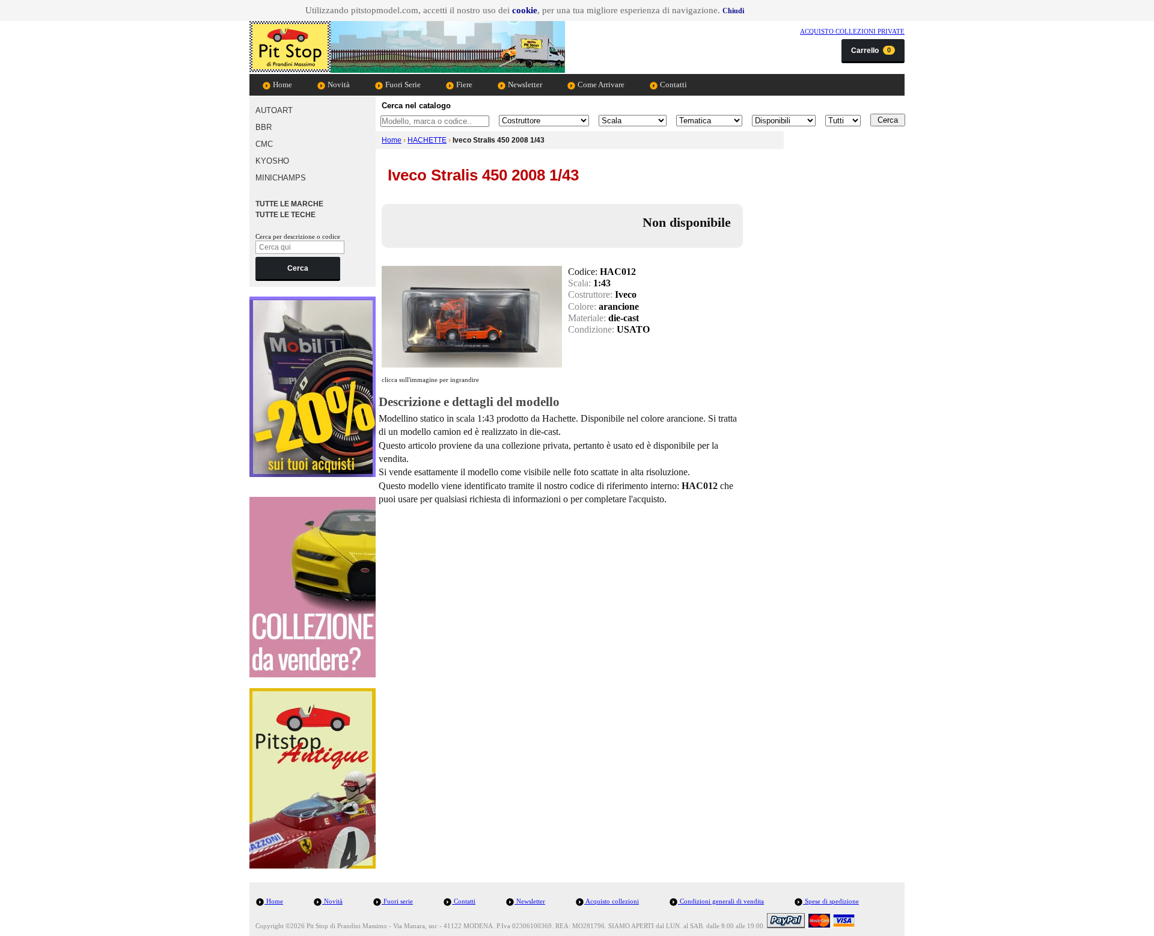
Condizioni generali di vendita (721, 901)
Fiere (463, 84)
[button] (733, 11)
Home (281, 84)
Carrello (871, 50)
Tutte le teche (285, 215)
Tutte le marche (289, 204)
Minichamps (280, 177)
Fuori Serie (402, 84)
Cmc (264, 144)
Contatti (672, 84)
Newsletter (524, 84)
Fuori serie (397, 901)
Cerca (297, 268)
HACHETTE (427, 140)
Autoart (274, 110)
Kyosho (272, 160)
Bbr (263, 127)
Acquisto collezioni (611, 901)
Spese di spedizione (831, 901)
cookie (524, 10)
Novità (338, 84)
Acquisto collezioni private (852, 31)
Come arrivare (600, 84)
